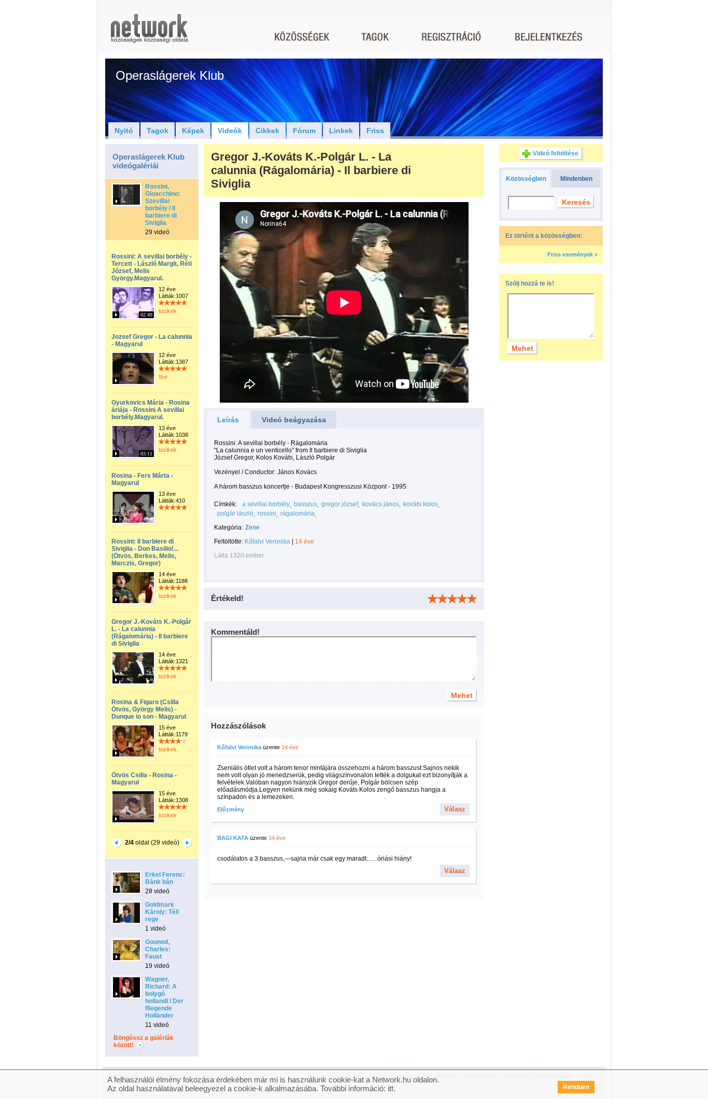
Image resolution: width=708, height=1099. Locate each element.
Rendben (576, 1087)
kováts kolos (420, 504)
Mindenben (576, 178)
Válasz (454, 809)
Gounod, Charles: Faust (158, 949)
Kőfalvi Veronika (267, 541)
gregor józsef (339, 504)
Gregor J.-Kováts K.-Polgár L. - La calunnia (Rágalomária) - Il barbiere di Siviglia (151, 632)
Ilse (163, 377)
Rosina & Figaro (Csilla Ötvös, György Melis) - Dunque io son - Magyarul (148, 709)
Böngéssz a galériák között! (144, 1041)
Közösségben (526, 178)
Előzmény (230, 809)
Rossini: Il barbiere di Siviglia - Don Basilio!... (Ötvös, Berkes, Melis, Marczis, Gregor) (144, 552)
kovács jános (380, 504)
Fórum (304, 130)
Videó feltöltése (555, 153)
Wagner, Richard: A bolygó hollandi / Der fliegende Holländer (164, 997)
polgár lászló (235, 513)
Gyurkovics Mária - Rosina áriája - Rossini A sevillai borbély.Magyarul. (150, 410)
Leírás (228, 420)
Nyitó (124, 130)
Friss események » (572, 254)
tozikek (168, 311)
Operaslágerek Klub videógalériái (148, 161)
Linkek (341, 130)
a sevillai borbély (266, 504)
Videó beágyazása (294, 420)
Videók (230, 130)
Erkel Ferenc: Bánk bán (165, 878)
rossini (267, 513)
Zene (252, 527)
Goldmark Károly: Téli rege (162, 912)
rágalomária (297, 513)
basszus (305, 504)
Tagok (157, 130)
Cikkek (267, 130)
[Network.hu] (149, 33)
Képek (193, 130)
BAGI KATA (232, 838)
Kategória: (228, 527)
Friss (375, 130)
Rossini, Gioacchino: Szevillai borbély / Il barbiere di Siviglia (162, 204)
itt (390, 1088)
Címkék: (225, 504)
